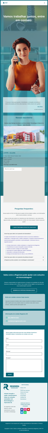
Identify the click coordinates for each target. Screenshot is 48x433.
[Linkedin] (21, 412)
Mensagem (8, 357)
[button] (24, 233)
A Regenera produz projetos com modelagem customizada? (19, 260)
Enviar (10, 374)
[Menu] (44, 2)
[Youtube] (28, 409)
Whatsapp (8, 351)
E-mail (7, 344)
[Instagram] (25, 409)
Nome (7, 338)
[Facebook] (21, 409)
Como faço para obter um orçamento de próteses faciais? (18, 257)
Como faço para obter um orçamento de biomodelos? (17, 233)
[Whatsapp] (25, 412)
